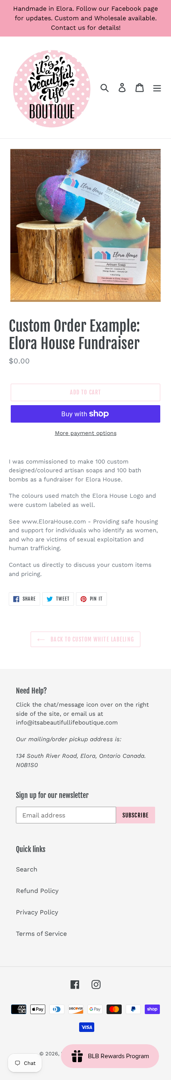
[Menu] (157, 88)
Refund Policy (37, 891)
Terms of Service (41, 933)
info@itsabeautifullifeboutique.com (67, 722)
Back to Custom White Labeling (91, 639)
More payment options (86, 433)
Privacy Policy (37, 912)
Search (26, 869)
